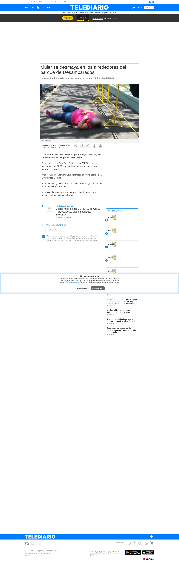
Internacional (89, 13)
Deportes (105, 13)
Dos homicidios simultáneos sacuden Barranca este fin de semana (121, 311)
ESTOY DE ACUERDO (97, 288)
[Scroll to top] (151, 537)
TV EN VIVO (137, 7)
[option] (89, 113)
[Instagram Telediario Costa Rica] (140, 543)
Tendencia (97, 13)
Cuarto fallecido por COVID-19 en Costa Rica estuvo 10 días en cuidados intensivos (78, 211)
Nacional (74, 13)
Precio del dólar (64, 2)
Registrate (149, 7)
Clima (56, 2)
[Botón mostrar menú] (30, 7)
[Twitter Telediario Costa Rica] (134, 543)
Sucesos (58, 230)
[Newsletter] (153, 2)
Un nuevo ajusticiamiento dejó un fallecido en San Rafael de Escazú (120, 320)
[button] (76, 146)
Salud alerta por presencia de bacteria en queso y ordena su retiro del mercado (121, 330)
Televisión (112, 13)
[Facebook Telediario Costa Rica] (129, 543)
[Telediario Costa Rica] (89, 7)
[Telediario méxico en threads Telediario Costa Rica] (146, 543)
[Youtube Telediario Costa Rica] (151, 543)
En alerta (81, 13)
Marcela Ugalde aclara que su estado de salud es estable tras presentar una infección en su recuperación (121, 301)
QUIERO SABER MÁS (81, 288)
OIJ (52, 2)
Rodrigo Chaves (75, 2)
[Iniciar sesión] (150, 2)
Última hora (66, 13)
